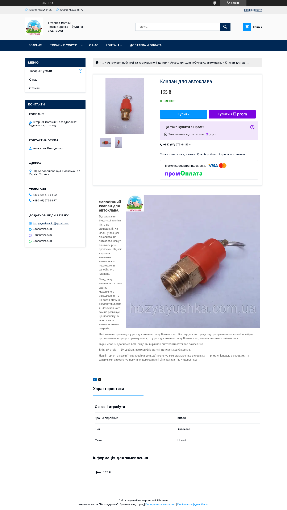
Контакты (114, 45)
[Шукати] (225, 27)
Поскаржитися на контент (160, 504)
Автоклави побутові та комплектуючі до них (137, 62)
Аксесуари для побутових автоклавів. (196, 62)
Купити (184, 114)
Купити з (225, 114)
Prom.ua (163, 500)
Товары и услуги (63, 45)
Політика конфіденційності (193, 504)
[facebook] (95, 380)
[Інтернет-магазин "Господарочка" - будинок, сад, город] (34, 34)
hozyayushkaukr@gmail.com (51, 223)
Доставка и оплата (146, 45)
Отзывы (34, 88)
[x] (99, 380)
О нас (93, 45)
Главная (35, 45)
